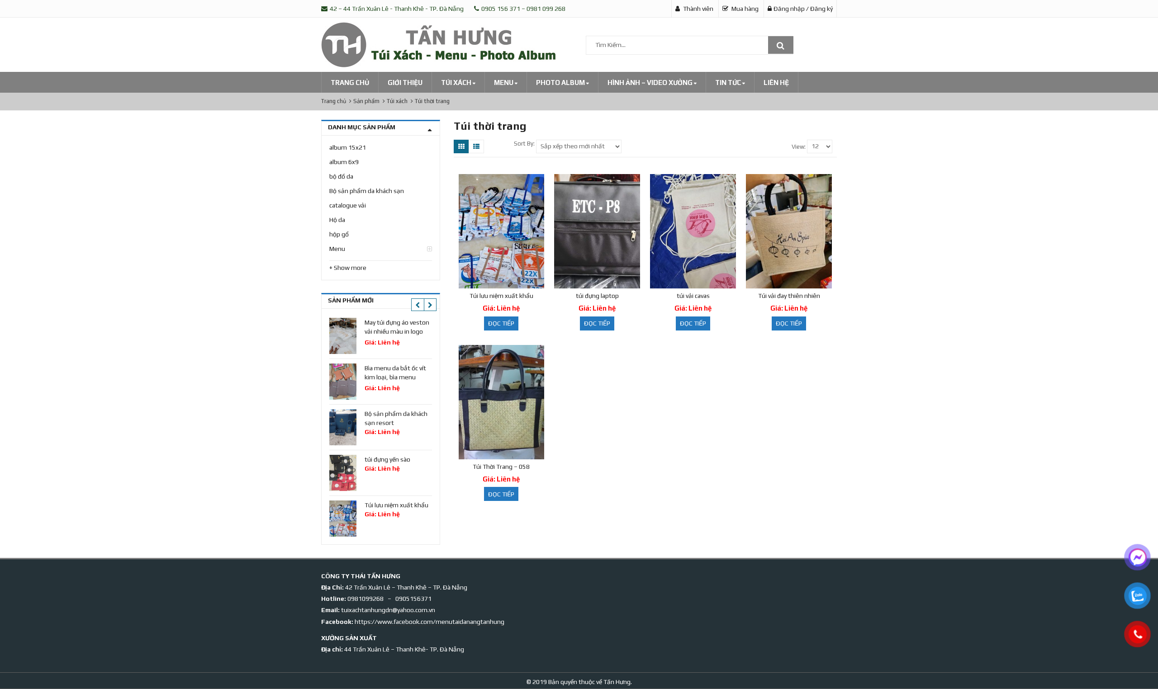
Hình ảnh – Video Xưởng (650, 82)
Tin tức (728, 82)
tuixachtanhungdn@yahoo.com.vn (388, 609)
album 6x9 (344, 161)
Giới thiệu (405, 82)
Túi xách (457, 82)
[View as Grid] (461, 146)
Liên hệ (776, 82)
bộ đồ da (341, 176)
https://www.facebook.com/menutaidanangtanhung (429, 621)
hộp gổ (339, 234)
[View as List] (476, 146)
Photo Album (561, 82)
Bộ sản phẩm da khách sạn (366, 190)
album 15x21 (347, 147)
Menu (504, 82)
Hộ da (337, 219)
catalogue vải (347, 205)
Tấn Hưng (616, 681)
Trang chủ (350, 82)
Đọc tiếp (501, 323)
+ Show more (347, 267)
